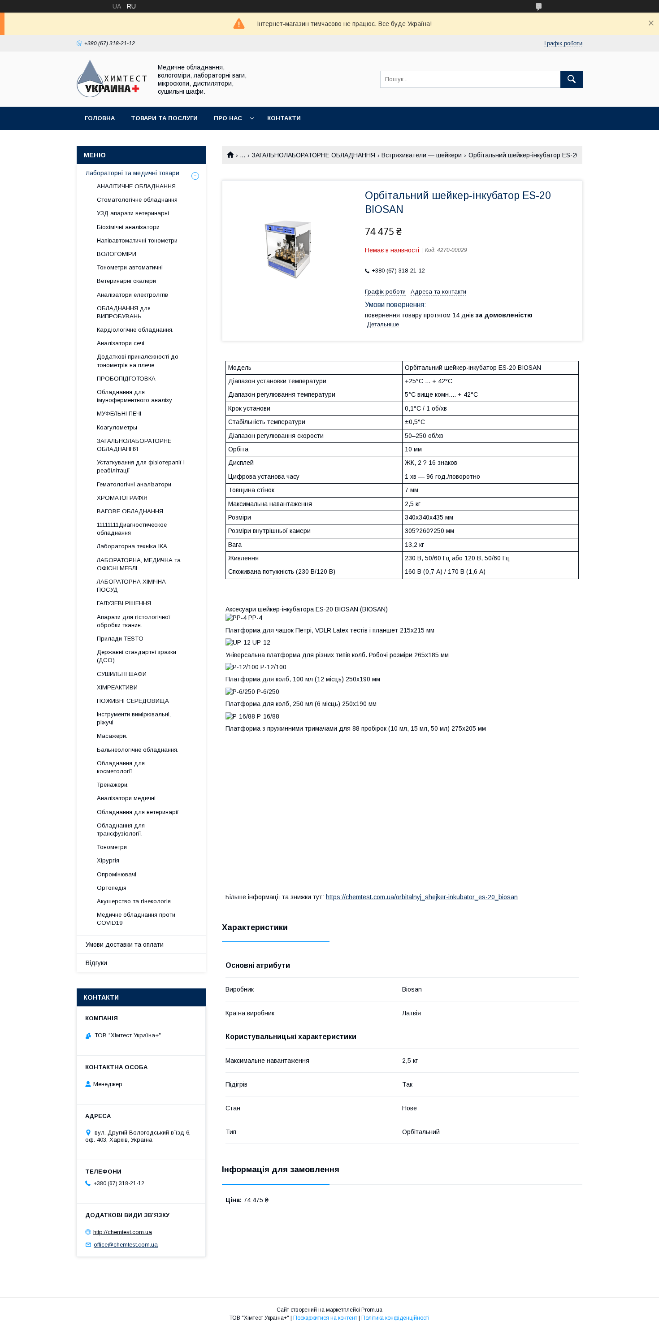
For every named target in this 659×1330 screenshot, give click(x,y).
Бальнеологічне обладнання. (137, 749)
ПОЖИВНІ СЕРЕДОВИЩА (133, 700)
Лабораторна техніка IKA (132, 546)
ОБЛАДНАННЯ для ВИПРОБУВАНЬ (124, 312)
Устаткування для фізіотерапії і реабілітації (141, 466)
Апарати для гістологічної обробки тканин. (133, 621)
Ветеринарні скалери (126, 280)
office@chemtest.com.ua (126, 1244)
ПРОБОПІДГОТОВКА (126, 378)
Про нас (228, 118)
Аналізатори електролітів (132, 294)
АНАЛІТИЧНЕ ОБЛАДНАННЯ (136, 186)
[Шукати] (571, 79)
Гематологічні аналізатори (134, 484)
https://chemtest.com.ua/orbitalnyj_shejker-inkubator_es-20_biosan (422, 897)
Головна (100, 118)
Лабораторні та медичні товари (132, 173)
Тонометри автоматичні (130, 267)
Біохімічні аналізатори (128, 227)
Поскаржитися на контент (325, 1318)
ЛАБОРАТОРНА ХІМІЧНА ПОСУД (131, 585)
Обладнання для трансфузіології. (121, 829)
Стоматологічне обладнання (137, 199)
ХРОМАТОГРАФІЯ (122, 497)
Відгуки (96, 962)
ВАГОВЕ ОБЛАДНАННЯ (130, 511)
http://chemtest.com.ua (122, 1231)
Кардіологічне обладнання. (135, 329)
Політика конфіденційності (395, 1318)
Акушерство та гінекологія (134, 901)
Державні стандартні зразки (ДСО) (136, 656)
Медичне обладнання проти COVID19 (136, 918)
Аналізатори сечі (120, 343)
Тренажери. (113, 784)
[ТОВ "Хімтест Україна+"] (112, 95)
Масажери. (112, 735)
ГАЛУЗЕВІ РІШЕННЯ (124, 603)
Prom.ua (371, 1310)
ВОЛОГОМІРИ (116, 254)
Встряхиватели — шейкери (422, 155)
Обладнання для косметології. (121, 767)
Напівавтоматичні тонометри (137, 240)
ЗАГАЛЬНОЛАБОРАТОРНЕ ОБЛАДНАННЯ (313, 155)
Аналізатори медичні (126, 798)
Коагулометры (117, 427)
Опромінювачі (116, 874)
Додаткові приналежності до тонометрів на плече (137, 360)
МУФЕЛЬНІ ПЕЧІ (119, 413)
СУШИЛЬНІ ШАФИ (122, 674)
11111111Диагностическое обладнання (132, 528)
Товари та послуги (164, 118)
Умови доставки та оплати (125, 944)
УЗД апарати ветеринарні (133, 213)
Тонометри (112, 847)
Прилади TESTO (120, 638)
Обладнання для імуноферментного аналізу (134, 396)
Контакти (284, 118)
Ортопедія (111, 887)
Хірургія (108, 860)
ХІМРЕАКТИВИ (117, 687)
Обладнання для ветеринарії (138, 812)
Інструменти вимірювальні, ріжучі (134, 718)
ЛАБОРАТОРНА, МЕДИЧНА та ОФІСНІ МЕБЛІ (139, 564)
